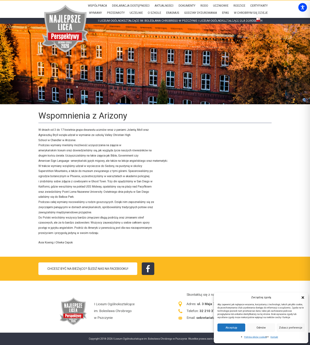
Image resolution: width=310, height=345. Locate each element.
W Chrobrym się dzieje (251, 13)
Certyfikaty (259, 5)
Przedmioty (116, 13)
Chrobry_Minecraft (236, 20)
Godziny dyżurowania (200, 13)
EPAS (225, 13)
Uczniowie (220, 5)
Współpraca (97, 5)
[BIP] (258, 20)
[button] (303, 297)
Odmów (261, 327)
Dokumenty (187, 5)
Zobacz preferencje (290, 327)
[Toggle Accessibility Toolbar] (302, 7)
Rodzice (239, 5)
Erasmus (172, 13)
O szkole (154, 13)
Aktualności (164, 5)
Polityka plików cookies (255, 337)
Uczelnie (136, 13)
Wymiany (95, 13)
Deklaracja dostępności (131, 5)
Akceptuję (231, 327)
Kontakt (274, 337)
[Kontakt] (266, 20)
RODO (204, 5)
